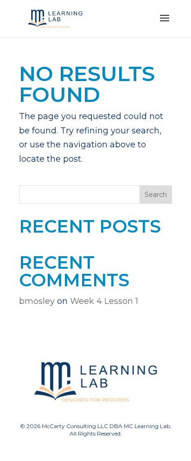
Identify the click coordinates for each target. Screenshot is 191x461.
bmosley (37, 301)
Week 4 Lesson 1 (104, 301)
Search (156, 194)
